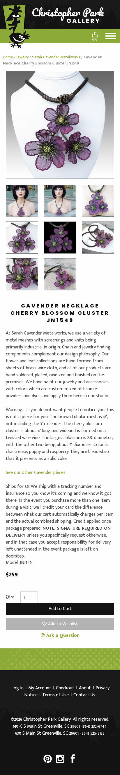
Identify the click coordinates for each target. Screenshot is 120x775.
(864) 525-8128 (92, 733)
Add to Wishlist (62, 624)
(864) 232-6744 (94, 726)
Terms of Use (55, 695)
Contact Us (84, 695)
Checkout (65, 688)
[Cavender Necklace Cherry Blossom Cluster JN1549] (60, 125)
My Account (39, 688)
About (85, 688)
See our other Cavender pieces (36, 472)
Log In (17, 688)
